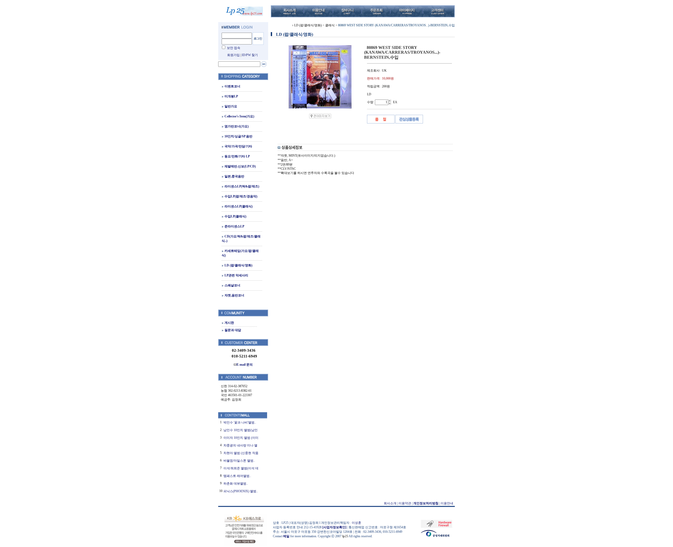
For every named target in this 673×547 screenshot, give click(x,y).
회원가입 (233, 55)
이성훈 (356, 523)
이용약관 (405, 503)
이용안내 (447, 503)
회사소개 (390, 503)
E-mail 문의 (245, 364)
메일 (286, 536)
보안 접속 (233, 48)
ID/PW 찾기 (250, 55)
